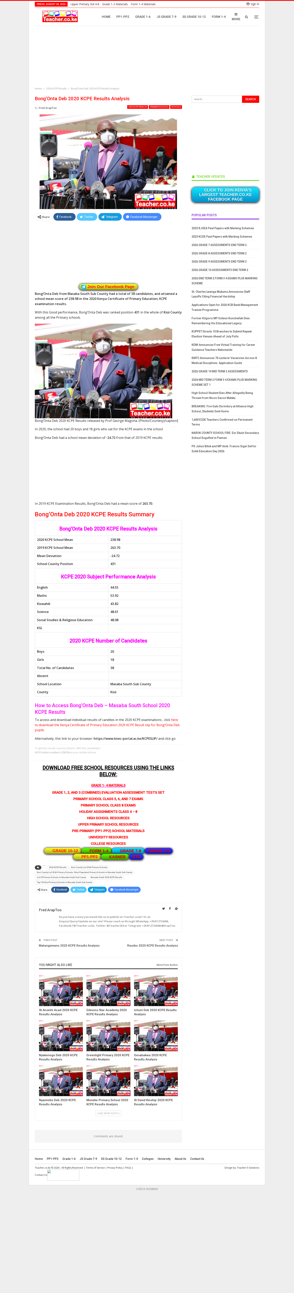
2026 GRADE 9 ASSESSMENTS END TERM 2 (219, 261)
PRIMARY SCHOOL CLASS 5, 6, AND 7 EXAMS (108, 799)
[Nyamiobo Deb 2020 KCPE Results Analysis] (61, 1081)
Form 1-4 (219, 17)
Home (106, 17)
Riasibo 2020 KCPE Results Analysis (152, 945)
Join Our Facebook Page (110, 287)
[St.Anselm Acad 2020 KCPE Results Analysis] (61, 991)
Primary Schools (159, 107)
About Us (180, 1158)
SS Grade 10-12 (194, 17)
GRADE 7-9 (130, 851)
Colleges (148, 1158)
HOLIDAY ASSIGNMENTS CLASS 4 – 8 (108, 812)
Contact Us (197, 1158)
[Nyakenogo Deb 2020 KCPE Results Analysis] (61, 1035)
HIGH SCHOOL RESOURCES (108, 818)
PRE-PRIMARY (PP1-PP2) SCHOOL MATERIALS (108, 831)
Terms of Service (95, 1167)
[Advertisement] (148, 57)
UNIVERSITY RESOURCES (108, 837)
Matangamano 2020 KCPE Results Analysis (69, 945)
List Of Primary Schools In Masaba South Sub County (61, 877)
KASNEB (117, 857)
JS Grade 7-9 (166, 17)
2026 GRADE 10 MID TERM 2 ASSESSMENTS (220, 371)
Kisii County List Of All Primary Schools (89, 867)
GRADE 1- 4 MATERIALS (108, 785)
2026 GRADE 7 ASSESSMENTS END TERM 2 (219, 245)
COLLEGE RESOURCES (108, 844)
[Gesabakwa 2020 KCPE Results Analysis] (156, 1035)
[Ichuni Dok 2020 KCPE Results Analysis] (156, 991)
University (164, 1158)
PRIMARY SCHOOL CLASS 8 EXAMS (108, 805)
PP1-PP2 (122, 17)
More (236, 19)
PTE (136, 857)
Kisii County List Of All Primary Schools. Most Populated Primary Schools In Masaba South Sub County (84, 872)
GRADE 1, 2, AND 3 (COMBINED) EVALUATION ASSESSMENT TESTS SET (108, 792)
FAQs (128, 1167)
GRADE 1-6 (158, 851)
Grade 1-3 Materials (115, 4)
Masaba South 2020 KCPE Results (106, 877)
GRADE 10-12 (65, 851)
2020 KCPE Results (137, 107)
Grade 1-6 (143, 17)
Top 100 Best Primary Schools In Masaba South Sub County (64, 882)
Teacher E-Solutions (248, 1167)
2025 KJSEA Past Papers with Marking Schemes (223, 228)
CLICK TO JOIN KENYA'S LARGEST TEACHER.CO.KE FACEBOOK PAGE (225, 194)
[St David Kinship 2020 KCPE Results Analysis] (156, 1081)
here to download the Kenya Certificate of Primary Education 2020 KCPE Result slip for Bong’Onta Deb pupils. (107, 725)
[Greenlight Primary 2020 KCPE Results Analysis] (108, 1035)
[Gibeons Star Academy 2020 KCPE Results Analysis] (108, 991)
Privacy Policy (115, 1167)
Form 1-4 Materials (143, 4)
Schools (176, 107)
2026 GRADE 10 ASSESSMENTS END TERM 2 (220, 270)
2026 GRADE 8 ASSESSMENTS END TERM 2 (219, 253)
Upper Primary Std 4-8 (85, 4)
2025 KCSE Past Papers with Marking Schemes (222, 236)
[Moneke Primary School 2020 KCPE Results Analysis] (108, 1081)
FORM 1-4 (99, 851)
